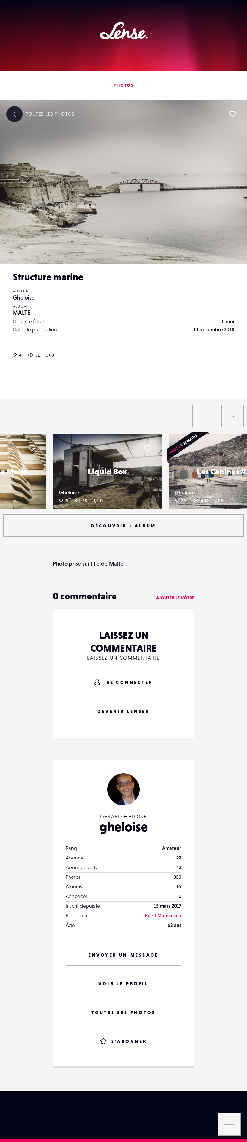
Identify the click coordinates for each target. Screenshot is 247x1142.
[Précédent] (203, 416)
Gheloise (24, 297)
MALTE (21, 312)
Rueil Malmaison (163, 915)
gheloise (123, 826)
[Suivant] (232, 416)
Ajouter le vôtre (175, 597)
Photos (123, 85)
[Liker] (232, 114)
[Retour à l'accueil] (124, 30)
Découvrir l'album (123, 525)
